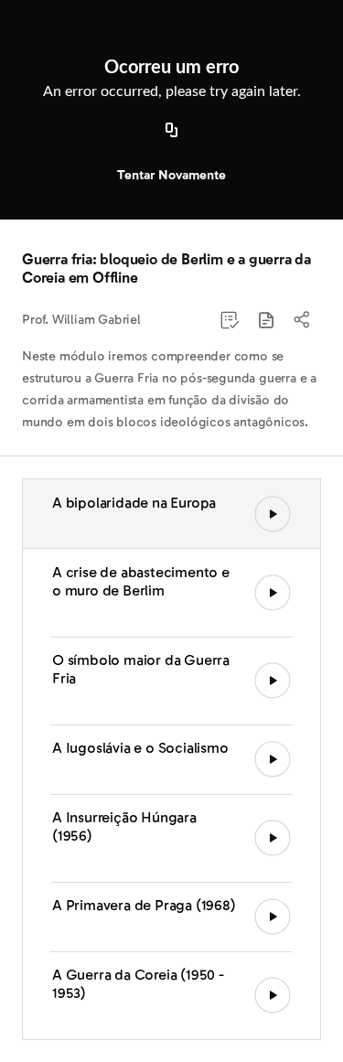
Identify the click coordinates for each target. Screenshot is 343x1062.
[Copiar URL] (172, 130)
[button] (266, 320)
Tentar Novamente (171, 175)
